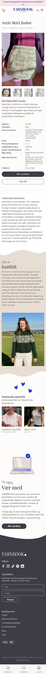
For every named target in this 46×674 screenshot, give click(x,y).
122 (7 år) (38, 159)
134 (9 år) (36, 161)
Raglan (35, 132)
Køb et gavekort (9, 619)
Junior (27, 168)
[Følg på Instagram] (8, 566)
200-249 (28, 147)
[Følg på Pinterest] (17, 566)
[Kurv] (4, 10)
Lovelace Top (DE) (11, 429)
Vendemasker (30, 138)
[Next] (40, 59)
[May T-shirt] (34, 417)
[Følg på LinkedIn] (22, 566)
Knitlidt (28, 124)
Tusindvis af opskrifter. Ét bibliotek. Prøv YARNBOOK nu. (23, 3)
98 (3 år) (28, 157)
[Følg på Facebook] (3, 566)
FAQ (4, 635)
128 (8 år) (28, 161)
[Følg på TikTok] (13, 566)
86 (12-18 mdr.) (30, 153)
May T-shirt (30, 429)
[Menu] (37, 10)
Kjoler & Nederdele (26, 28)
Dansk (42, 10)
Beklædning (13, 28)
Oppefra (28, 132)
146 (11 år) (34, 163)
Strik (27, 127)
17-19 (27, 150)
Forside (4, 28)
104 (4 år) (35, 157)
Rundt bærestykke (32, 135)
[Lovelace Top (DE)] (12, 417)
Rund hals (29, 134)
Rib (40, 132)
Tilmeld (10, 599)
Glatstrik (28, 130)
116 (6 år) (31, 159)
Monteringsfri (38, 130)
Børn (33, 168)
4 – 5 (27, 144)
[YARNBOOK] (23, 10)
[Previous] (5, 59)
